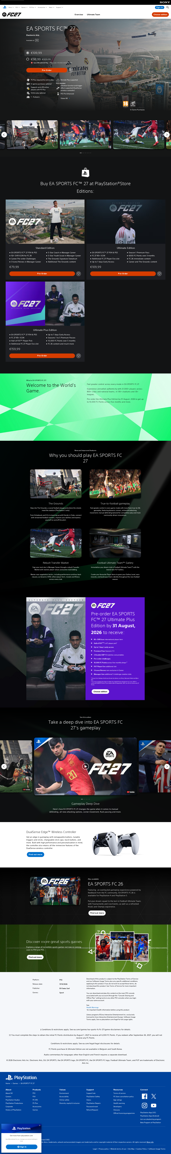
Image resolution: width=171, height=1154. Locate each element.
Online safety (64, 1100)
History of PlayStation (13, 1110)
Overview (79, 14)
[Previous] (4, 134)
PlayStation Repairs (93, 1103)
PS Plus (31, 7)
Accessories (41, 7)
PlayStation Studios (13, 1100)
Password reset (92, 1106)
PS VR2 (35, 1100)
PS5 (16, 7)
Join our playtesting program (150, 1119)
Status (88, 1100)
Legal (95, 1149)
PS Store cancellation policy (123, 1096)
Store (10, 7)
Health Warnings (92, 1007)
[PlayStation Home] (4, 7)
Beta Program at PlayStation (150, 1122)
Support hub (90, 1093)
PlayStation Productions (14, 1103)
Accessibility (64, 1096)
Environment (64, 1093)
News (50, 7)
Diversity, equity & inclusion (69, 1103)
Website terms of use (118, 1149)
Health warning (119, 1103)
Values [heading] (62, 1089)
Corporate (9, 1106)
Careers (8, 1096)
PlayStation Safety (93, 1096)
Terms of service (119, 1093)
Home (8, 1083)
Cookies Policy (141, 1149)
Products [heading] (37, 1089)
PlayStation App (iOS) (148, 1112)
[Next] (167, 134)
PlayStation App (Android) (149, 1116)
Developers (117, 1106)
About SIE (9, 1093)
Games (23, 7)
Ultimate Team (93, 14)
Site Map (131, 1149)
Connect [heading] (144, 1089)
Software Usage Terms (157, 1149)
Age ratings (117, 1100)
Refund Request (92, 1110)
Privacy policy (104, 1149)
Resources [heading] (118, 1089)
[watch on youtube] (130, 792)
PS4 (34, 1096)
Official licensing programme (124, 1113)
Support (58, 7)
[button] (85, 766)
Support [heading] (90, 1089)
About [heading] (8, 1089)
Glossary (116, 1110)
